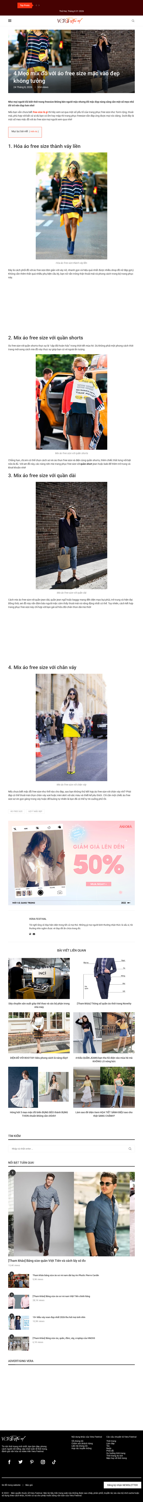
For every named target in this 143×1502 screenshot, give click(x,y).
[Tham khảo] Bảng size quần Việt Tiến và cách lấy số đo (47, 1260)
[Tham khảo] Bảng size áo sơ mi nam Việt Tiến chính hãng (61, 1296)
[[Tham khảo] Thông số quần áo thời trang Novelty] (104, 978)
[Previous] (36, 5)
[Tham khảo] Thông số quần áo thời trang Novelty (104, 1003)
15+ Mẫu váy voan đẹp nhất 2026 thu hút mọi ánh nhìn (59, 1317)
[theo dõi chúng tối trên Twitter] (20, 1462)
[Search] (133, 21)
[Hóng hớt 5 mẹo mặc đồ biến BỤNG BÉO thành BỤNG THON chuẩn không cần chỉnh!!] (39, 1087)
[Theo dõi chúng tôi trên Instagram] (43, 1462)
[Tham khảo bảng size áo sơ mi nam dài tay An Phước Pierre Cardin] (18, 1281)
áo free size (16, 811)
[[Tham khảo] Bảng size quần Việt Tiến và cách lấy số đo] (71, 1214)
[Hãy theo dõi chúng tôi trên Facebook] (9, 1462)
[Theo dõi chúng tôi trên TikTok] (54, 1462)
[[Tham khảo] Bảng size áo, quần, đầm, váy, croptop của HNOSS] (18, 1344)
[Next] (39, 5)
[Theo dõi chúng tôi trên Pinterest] (32, 1462)
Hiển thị (34, 131)
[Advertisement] (71, 306)
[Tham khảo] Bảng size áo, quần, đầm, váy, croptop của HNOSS (64, 1338)
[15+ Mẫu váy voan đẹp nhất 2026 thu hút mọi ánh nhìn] (18, 1323)
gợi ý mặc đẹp (35, 811)
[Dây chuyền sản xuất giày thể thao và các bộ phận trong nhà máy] (39, 978)
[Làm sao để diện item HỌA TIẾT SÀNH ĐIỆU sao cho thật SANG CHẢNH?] (104, 1087)
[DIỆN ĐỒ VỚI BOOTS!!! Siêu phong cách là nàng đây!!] (39, 1032)
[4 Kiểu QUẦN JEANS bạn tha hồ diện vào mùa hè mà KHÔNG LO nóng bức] (104, 1032)
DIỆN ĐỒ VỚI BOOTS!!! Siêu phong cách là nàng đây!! (39, 1057)
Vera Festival (38, 918)
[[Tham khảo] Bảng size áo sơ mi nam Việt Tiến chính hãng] (18, 1302)
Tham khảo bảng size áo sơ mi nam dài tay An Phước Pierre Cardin (66, 1275)
